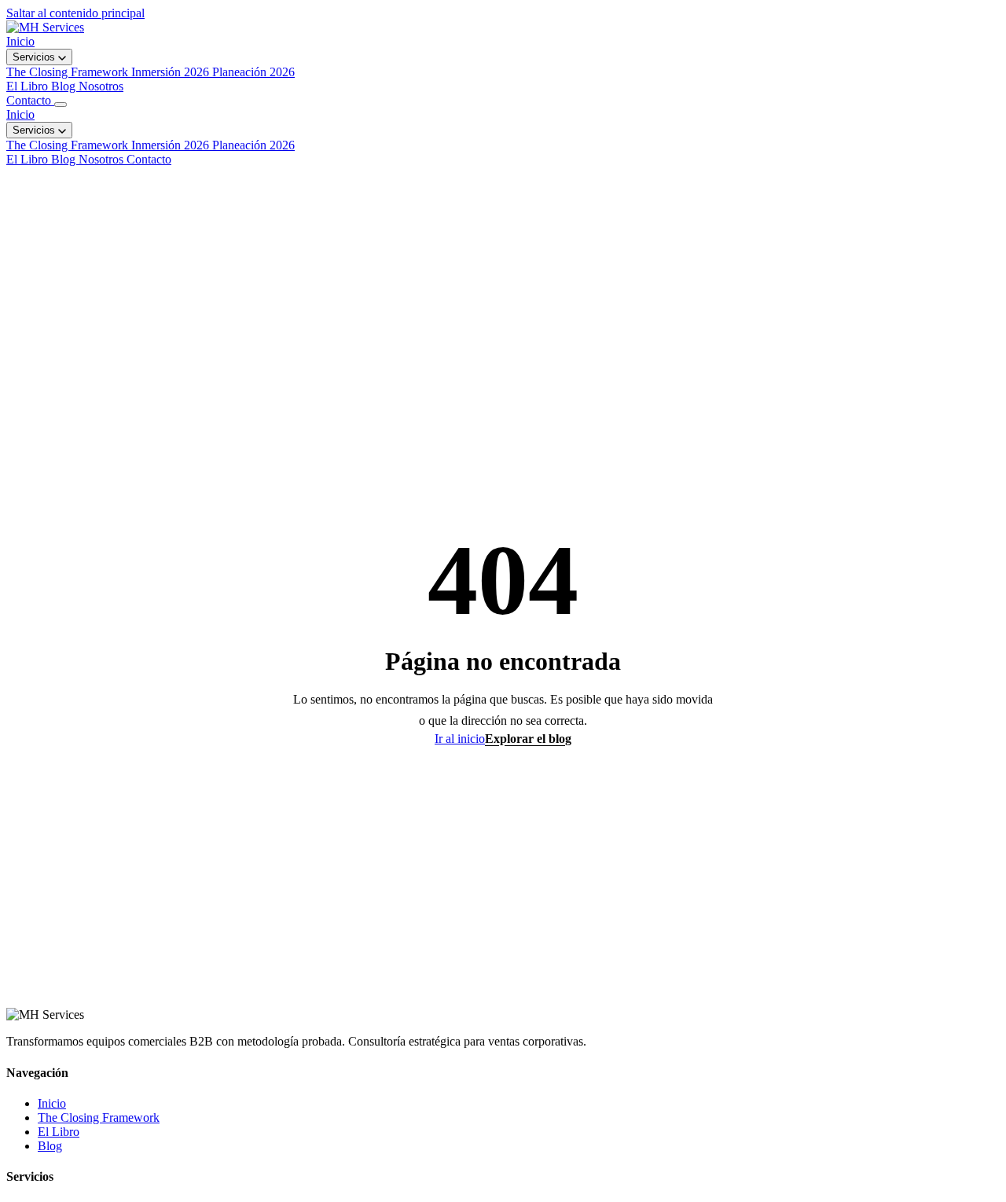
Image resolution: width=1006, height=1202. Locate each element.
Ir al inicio (460, 738)
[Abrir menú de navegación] (60, 104)
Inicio (20, 41)
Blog (65, 86)
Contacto (30, 100)
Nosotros (101, 86)
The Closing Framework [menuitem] (68, 72)
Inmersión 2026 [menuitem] (171, 72)
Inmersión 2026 (171, 145)
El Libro (28, 86)
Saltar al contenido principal (75, 13)
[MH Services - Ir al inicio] (45, 27)
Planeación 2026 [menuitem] (253, 72)
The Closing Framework (68, 145)
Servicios (35, 57)
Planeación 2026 (253, 145)
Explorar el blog (528, 738)
